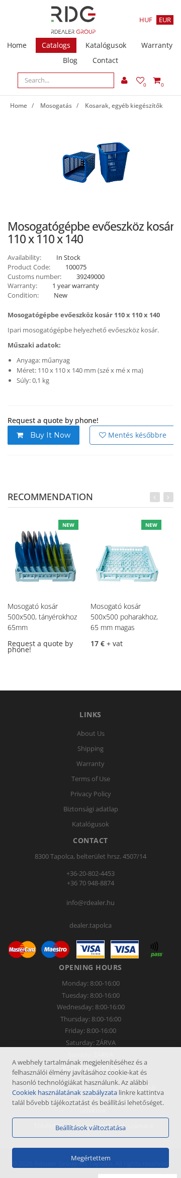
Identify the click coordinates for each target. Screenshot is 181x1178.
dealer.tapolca (90, 925)
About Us (91, 733)
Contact (105, 60)
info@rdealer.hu (90, 902)
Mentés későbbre (136, 435)
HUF (145, 19)
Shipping (90, 748)
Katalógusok (105, 45)
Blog (70, 60)
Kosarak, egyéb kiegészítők (124, 105)
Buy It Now (49, 435)
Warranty (156, 45)
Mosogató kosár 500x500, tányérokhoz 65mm (42, 616)
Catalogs (56, 45)
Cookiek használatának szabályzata (64, 1092)
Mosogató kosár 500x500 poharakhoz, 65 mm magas (124, 616)
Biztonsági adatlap (90, 808)
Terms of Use (90, 778)
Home (17, 45)
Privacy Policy (90, 793)
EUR (165, 19)
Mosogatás (56, 105)
